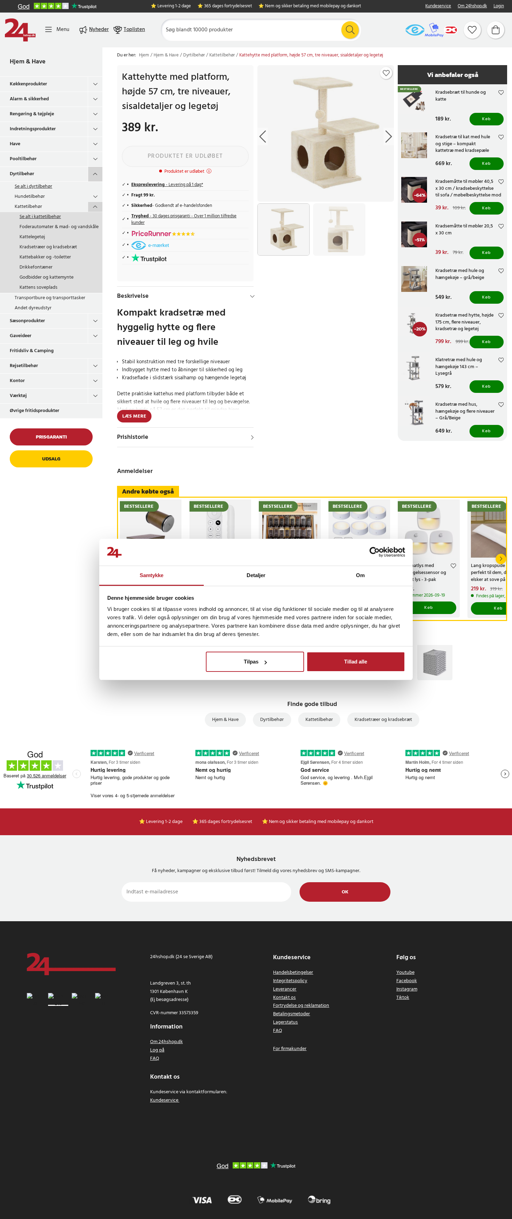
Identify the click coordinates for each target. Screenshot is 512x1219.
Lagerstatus (285, 1022)
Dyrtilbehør (22, 174)
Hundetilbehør (30, 197)
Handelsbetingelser (293, 973)
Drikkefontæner (36, 267)
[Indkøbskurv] (495, 30)
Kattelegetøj (32, 237)
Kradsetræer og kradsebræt (48, 247)
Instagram (406, 989)
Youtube (405, 973)
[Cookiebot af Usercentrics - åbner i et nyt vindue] (374, 552)
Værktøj (18, 396)
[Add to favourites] (386, 73)
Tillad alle (355, 662)
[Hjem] (20, 29)
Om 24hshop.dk (472, 6)
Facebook (406, 981)
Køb (486, 119)
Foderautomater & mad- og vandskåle (59, 227)
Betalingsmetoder (291, 1014)
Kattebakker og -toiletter (45, 257)
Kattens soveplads (38, 288)
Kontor (17, 381)
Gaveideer (20, 336)
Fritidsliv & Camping (32, 351)
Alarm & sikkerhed (29, 99)
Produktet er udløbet (185, 156)
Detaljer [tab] (256, 575)
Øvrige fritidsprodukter (34, 411)
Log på (157, 1050)
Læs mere (134, 416)
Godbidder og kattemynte (46, 277)
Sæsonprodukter (27, 321)
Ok (345, 892)
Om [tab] (360, 575)
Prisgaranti (51, 437)
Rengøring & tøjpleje (32, 114)
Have (15, 144)
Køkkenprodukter (28, 84)
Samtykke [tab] (152, 575)
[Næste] (501, 559)
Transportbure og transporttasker (50, 298)
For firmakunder (290, 1049)
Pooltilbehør (23, 159)
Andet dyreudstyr (33, 308)
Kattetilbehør (28, 207)
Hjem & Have (28, 62)
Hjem (144, 55)
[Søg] (350, 30)
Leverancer (284, 989)
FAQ (154, 1059)
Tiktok (402, 998)
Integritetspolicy (290, 981)
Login (499, 6)
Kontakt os (284, 998)
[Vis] (252, 437)
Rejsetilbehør (24, 366)
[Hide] (252, 296)
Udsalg (51, 459)
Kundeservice (438, 6)
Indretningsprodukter (33, 129)
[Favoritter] (472, 30)
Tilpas (251, 662)
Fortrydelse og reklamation (301, 1006)
